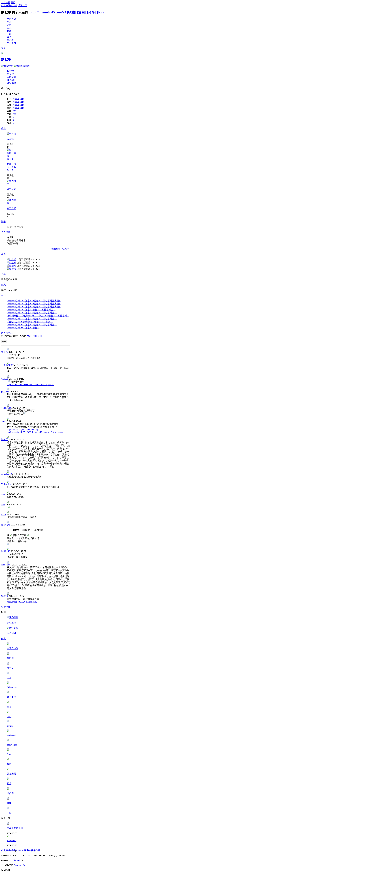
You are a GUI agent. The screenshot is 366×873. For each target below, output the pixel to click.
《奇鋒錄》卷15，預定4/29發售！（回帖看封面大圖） (34, 303)
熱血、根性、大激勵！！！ (11, 167)
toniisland (11, 735)
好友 (3, 638)
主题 (9, 34)
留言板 (10, 40)
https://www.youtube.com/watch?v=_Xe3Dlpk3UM (30, 384)
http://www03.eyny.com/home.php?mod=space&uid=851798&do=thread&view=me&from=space (35, 430)
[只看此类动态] (8, 259)
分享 (9, 37)
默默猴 (6, 59)
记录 (9, 25)
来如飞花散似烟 (15, 828)
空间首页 (11, 19)
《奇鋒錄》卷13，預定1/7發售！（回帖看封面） (31, 309)
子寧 (9, 813)
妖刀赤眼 (11, 208)
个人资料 (11, 43)
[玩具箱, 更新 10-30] (11, 133)
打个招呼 (11, 80)
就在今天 (11, 773)
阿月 (9, 783)
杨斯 (9, 803)
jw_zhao (5, 391)
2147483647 (18, 99)
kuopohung (12, 840)
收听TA (10, 71)
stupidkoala (6, 564)
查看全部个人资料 (60, 249)
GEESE (4, 379)
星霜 (9, 707)
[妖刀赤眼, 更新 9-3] (12, 203)
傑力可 (10, 668)
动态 (9, 22)
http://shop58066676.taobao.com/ (22, 602)
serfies (10, 726)
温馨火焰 (5, 524)
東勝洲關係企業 (9, 5)
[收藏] (71, 12)
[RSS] (101, 12)
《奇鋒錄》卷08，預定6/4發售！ (23, 327)
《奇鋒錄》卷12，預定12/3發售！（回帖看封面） (32, 312)
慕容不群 (11, 697)
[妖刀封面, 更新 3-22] (12, 184)
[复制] (81, 12)
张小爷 (4, 352)
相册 (9, 31)
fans (9, 754)
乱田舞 (10, 658)
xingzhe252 (6, 474)
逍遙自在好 (12, 648)
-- (13, 117)
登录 (13, 2)
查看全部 (5, 607)
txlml (3, 514)
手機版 (11, 850)
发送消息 (11, 83)
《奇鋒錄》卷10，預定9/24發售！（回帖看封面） (32, 318)
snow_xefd (12, 745)
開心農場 (11, 622)
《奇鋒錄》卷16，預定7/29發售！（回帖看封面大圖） (34, 300)
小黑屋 (4, 850)
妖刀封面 (11, 189)
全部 (10, 333)
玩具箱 (10, 139)
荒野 (9, 764)
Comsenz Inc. (20, 865)
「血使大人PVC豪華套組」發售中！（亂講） (30, 321)
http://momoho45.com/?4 (47, 12)
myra (9, 716)
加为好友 (11, 74)
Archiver (20, 850)
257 (14, 114)
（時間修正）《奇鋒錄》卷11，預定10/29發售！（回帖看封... (38, 315)
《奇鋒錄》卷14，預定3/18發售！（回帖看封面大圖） (34, 306)
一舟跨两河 (7, 365)
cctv (3, 494)
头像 (3, 48)
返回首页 (22, 5)
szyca (3, 421)
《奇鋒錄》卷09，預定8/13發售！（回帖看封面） (32, 324)
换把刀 (10, 793)
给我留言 (11, 77)
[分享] (91, 12)
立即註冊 (5, 2)
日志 (9, 28)
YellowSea (6, 408)
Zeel (9, 678)
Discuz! (16, 860)
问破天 (4, 439)
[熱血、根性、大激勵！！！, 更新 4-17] (12, 159)
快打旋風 (11, 633)
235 (14, 111)
